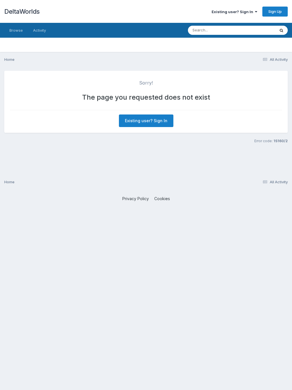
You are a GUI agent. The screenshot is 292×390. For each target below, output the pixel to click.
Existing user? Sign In (233, 11)
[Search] (281, 30)
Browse (16, 30)
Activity (39, 30)
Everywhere (257, 30)
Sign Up (275, 11)
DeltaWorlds (22, 11)
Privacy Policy (135, 198)
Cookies (162, 198)
